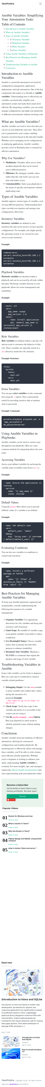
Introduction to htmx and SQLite (22, 999)
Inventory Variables (21, 39)
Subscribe (22, 796)
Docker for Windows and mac (20, 816)
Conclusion (10, 68)
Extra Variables (19, 50)
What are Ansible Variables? (18, 32)
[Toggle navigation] (40, 4)
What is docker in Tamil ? (18, 823)
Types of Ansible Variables (17, 35)
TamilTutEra (13, 1084)
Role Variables (19, 46)
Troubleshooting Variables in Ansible (21, 64)
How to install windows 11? (32, 1050)
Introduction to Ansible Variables (20, 28)
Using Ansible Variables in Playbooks (22, 53)
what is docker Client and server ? (22, 848)
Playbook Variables (21, 43)
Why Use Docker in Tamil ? (19, 831)
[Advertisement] (22, 879)
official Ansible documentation (25, 769)
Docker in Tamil (13, 820)
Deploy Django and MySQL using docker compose (25, 840)
